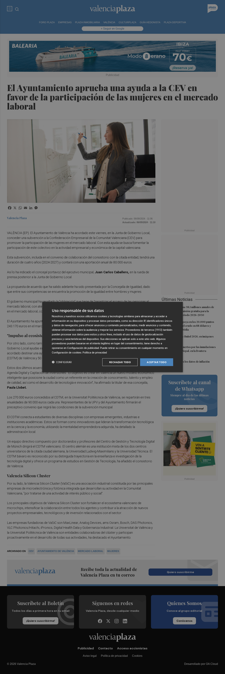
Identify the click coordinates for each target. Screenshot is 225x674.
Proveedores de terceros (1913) (143, 329)
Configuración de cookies (66, 352)
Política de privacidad (95, 352)
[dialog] (112, 337)
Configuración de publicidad (83, 348)
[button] (62, 362)
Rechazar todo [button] (120, 362)
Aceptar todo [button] (156, 362)
